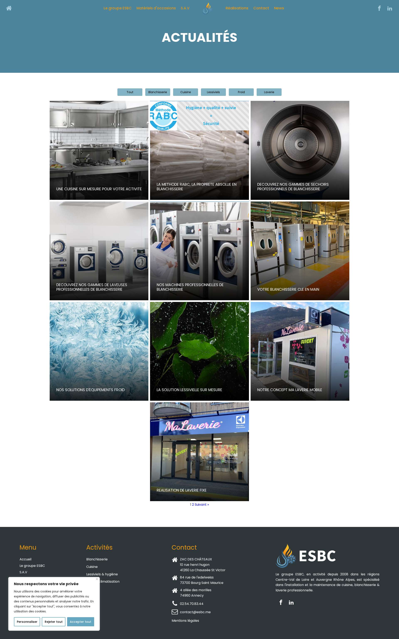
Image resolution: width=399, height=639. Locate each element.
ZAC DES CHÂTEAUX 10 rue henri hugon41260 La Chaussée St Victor (202, 564)
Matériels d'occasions (156, 8)
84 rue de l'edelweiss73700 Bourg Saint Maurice (201, 580)
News (279, 8)
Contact (261, 8)
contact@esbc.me (195, 612)
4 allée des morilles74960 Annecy (195, 593)
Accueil (25, 559)
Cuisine (92, 566)
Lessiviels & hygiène (102, 574)
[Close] (97, 579)
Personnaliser (27, 622)
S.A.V (185, 8)
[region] (54, 604)
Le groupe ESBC (118, 8)
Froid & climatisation (102, 581)
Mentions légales (185, 620)
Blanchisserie (97, 559)
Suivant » (202, 504)
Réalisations (237, 8)
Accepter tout (80, 622)
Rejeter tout (54, 622)
